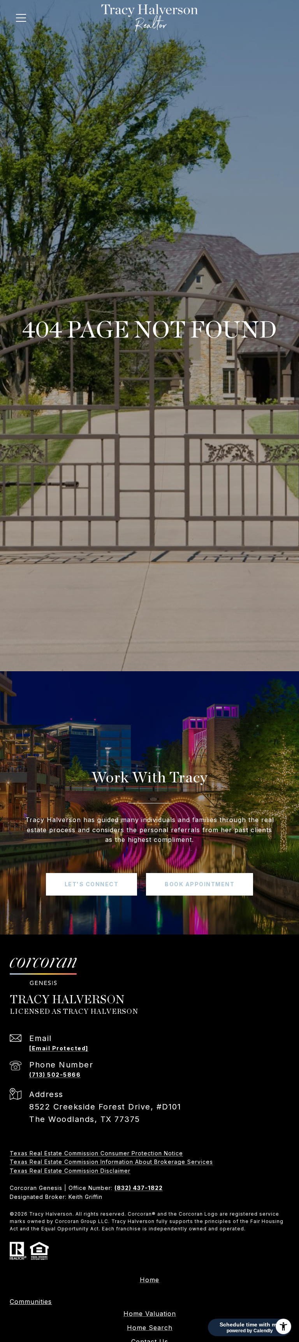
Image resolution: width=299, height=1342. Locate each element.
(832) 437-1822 (138, 1188)
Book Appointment (199, 884)
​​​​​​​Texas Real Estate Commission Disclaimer (70, 1170)
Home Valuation (149, 1314)
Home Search (149, 1328)
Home (149, 1280)
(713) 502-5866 (55, 1074)
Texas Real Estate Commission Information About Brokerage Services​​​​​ (111, 1161)
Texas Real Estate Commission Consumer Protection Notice (96, 1153)
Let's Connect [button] (92, 884)
